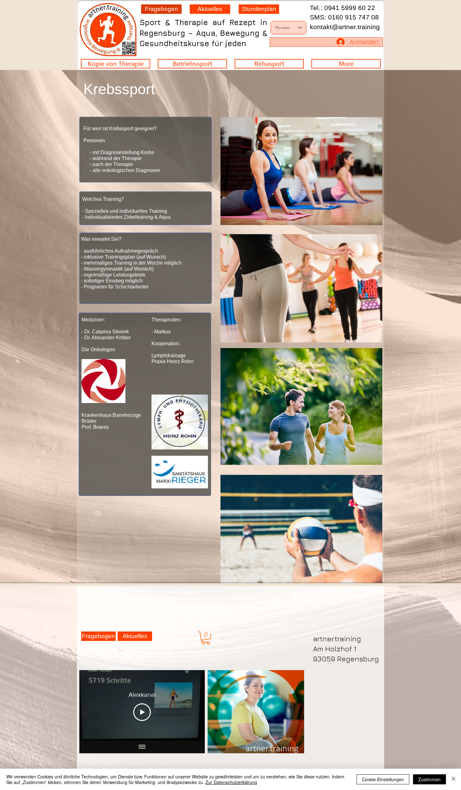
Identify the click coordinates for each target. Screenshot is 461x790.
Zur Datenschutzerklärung (231, 782)
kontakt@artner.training (345, 26)
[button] (206, 638)
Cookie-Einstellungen (383, 779)
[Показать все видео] (142, 747)
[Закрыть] (453, 779)
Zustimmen (429, 779)
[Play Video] (142, 712)
